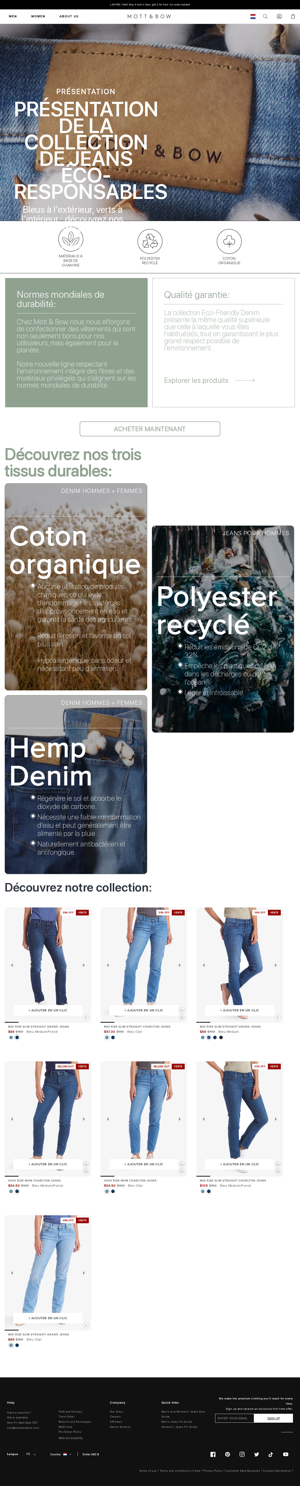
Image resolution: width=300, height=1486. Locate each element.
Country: (55, 1454)
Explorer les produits (196, 380)
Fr (28, 1454)
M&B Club (65, 1427)
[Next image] (83, 965)
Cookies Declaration (277, 1471)
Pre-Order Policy (70, 1432)
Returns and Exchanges (75, 1422)
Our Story (116, 1412)
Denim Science (120, 1427)
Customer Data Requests (242, 1471)
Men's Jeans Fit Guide (177, 1422)
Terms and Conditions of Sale (180, 1471)
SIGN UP (273, 1418)
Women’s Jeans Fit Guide (179, 1427)
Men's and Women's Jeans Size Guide (183, 1414)
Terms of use (148, 1471)
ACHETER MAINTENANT (86, 247)
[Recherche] (265, 16)
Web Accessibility (71, 1438)
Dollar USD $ (90, 1454)
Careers (115, 1416)
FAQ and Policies (70, 1412)
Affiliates (116, 1422)
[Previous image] (12, 965)
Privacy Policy (212, 1471)
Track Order (67, 1416)
